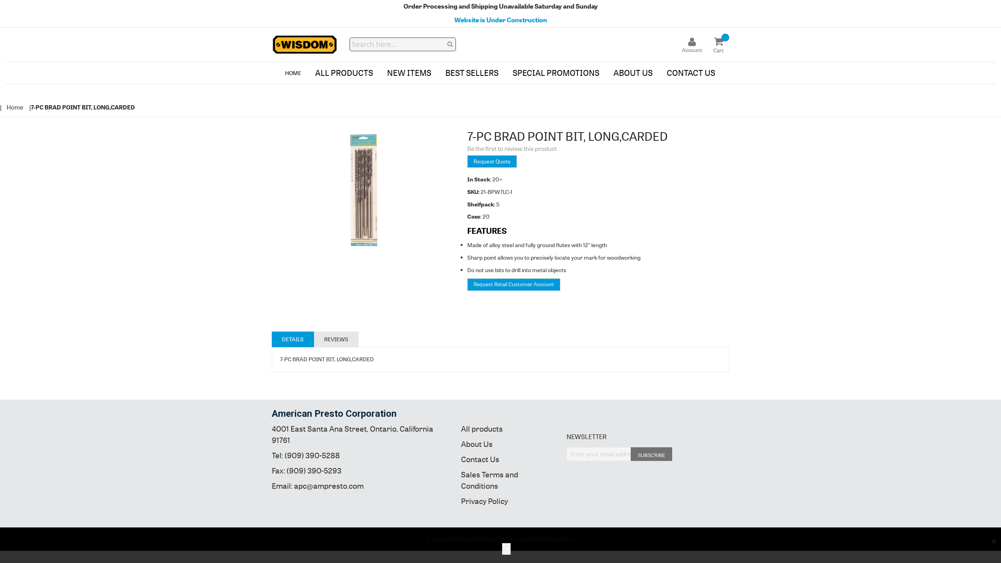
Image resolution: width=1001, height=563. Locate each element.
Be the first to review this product (512, 149)
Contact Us (480, 459)
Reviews (336, 339)
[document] (500, 549)
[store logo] (305, 45)
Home (15, 107)
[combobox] (403, 44)
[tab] (293, 339)
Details (293, 339)
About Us (477, 444)
